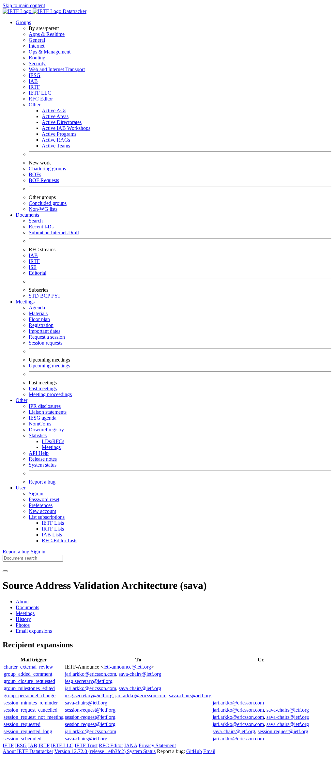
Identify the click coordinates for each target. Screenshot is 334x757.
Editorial (37, 273)
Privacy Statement (157, 745)
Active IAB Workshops (66, 128)
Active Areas (55, 116)
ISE (33, 267)
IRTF (34, 87)
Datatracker (73, 11)
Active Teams (56, 145)
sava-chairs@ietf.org (140, 674)
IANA (130, 745)
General (37, 40)
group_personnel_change (29, 695)
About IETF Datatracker (28, 751)
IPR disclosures (45, 406)
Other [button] (21, 400)
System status (42, 465)
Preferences (41, 505)
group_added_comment (28, 674)
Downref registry (46, 429)
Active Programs (59, 134)
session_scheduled (22, 738)
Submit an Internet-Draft (54, 232)
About (22, 601)
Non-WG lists (43, 209)
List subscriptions (47, 517)
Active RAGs (56, 140)
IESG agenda (42, 418)
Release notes (43, 459)
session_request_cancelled (30, 710)
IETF (8, 745)
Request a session (47, 337)
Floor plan (39, 319)
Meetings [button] (25, 301)
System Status (141, 751)
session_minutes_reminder (31, 702)
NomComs (40, 423)
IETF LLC (40, 93)
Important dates (44, 331)
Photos (23, 625)
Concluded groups (48, 203)
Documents (27, 607)
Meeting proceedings (50, 394)
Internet (36, 46)
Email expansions (34, 631)
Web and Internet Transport (57, 69)
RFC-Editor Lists (59, 540)
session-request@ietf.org (90, 710)
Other (34, 104)
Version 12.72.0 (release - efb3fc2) (90, 751)
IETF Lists (53, 523)
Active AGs (54, 110)
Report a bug (42, 482)
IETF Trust (86, 745)
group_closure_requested (29, 681)
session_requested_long (28, 731)
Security (37, 63)
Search (36, 221)
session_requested (22, 724)
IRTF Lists (53, 529)
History (23, 619)
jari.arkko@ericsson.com (90, 674)
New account (42, 511)
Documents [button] (27, 215)
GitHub (194, 751)
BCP (45, 296)
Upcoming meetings (49, 365)
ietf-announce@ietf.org (127, 667)
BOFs (35, 174)
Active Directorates (62, 122)
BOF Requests (44, 180)
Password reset (44, 499)
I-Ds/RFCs (53, 441)
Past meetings (43, 388)
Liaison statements (48, 412)
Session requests (45, 343)
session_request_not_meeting (34, 717)
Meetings (51, 447)
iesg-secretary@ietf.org (89, 681)
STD (34, 296)
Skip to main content (24, 5)
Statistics (38, 435)
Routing (37, 57)
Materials (38, 313)
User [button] (20, 487)
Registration (41, 325)
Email (209, 751)
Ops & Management (49, 51)
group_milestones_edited (29, 688)
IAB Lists (52, 534)
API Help (39, 453)
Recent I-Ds (41, 226)
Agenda (37, 307)
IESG (34, 75)
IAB (33, 81)
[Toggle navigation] (5, 571)
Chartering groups (47, 168)
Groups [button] (23, 22)
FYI (55, 296)
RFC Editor (41, 98)
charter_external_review (28, 667)
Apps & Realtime (47, 34)
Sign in (36, 493)
